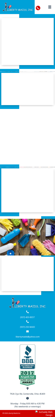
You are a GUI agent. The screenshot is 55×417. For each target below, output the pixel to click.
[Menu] (50, 7)
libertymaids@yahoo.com (28, 336)
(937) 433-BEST (27, 317)
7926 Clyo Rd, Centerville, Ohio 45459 (27, 393)
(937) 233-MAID (27, 327)
